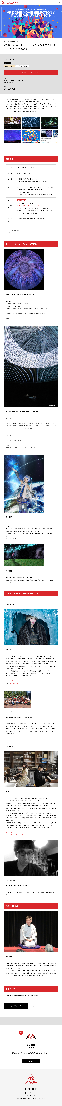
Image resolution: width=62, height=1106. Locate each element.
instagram (8, 835)
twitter (14, 835)
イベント (7, 63)
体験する (7, 66)
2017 (31, 1095)
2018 (35, 1095)
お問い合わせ (29, 1093)
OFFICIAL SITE (9, 680)
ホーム (23, 1093)
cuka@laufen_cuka (14, 683)
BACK (31, 1061)
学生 (17, 66)
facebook (20, 835)
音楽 (21, 66)
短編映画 (26, 66)
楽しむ (12, 66)
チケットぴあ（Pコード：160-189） (29, 206)
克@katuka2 (22, 683)
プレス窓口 (38, 1093)
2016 (26, 1095)
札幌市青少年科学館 (9, 88)
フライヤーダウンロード (14, 1006)
